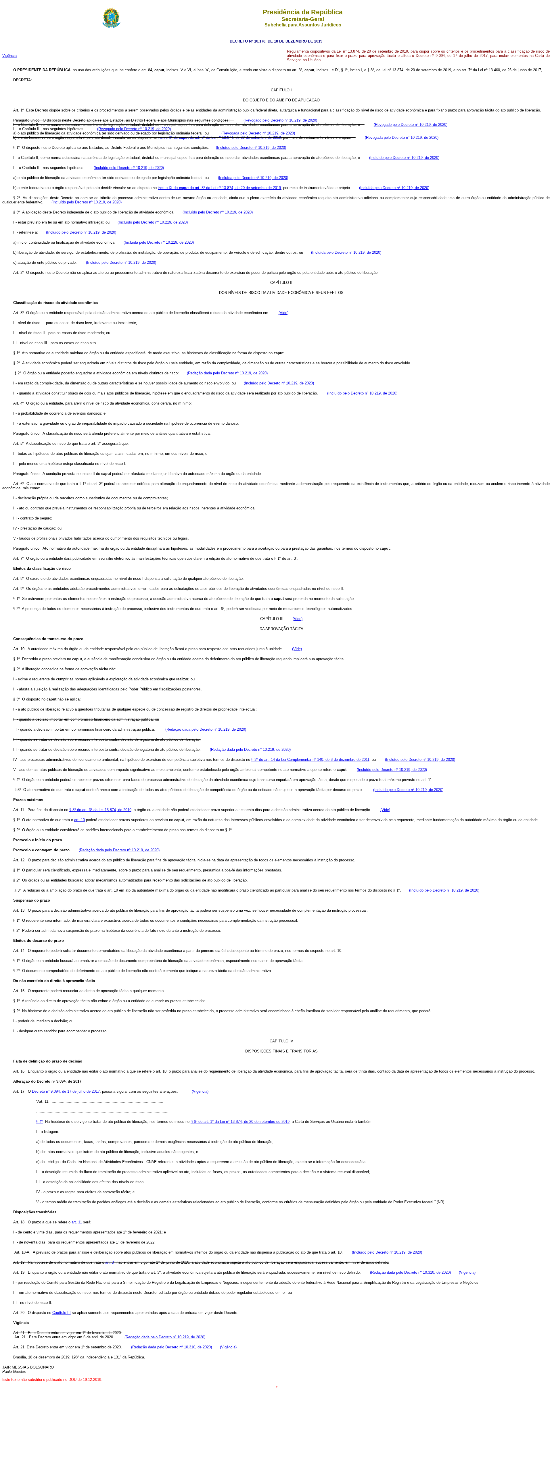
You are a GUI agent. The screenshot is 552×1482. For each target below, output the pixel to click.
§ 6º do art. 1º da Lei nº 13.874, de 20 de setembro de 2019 (240, 1121)
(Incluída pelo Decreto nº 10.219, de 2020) (253, 178)
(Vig (462, 1272)
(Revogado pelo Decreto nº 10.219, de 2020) (280, 120)
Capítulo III (61, 1312)
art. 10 (79, 820)
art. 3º (110, 1262)
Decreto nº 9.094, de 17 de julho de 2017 (66, 1091)
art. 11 (77, 1222)
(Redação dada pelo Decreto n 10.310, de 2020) (410, 1272)
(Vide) (283, 313)
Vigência (9, 55)
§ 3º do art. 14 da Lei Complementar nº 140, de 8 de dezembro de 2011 (310, 759)
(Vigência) (200, 1091)
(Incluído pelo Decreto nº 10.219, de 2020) (251, 147)
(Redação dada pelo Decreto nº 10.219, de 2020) (227, 373)
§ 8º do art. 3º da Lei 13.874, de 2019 (100, 810)
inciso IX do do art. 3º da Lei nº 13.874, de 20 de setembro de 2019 (219, 137)
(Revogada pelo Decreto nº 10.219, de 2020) (258, 133)
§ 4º (39, 1121)
